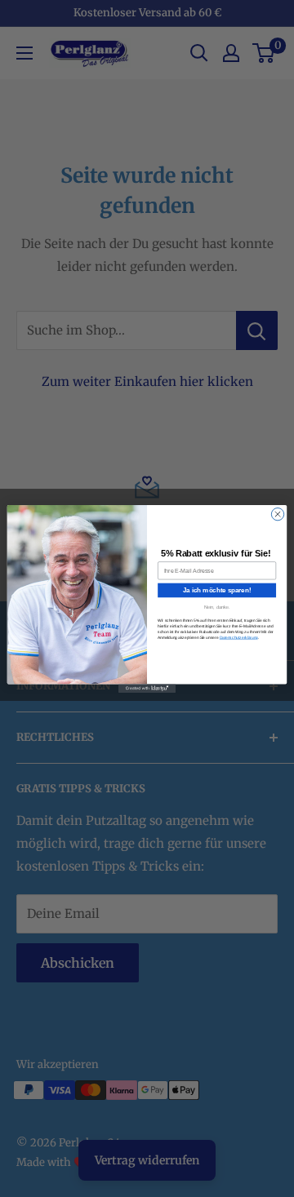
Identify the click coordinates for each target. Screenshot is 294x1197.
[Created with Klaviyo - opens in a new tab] (147, 688)
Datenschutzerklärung (239, 637)
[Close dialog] (277, 514)
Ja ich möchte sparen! (217, 589)
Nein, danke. (217, 607)
